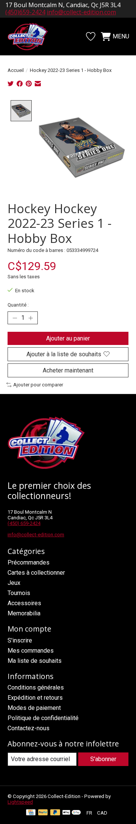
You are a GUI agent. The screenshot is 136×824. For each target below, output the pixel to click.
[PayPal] (43, 812)
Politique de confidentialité (43, 718)
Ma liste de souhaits (35, 660)
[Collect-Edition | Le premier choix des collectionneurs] (32, 36)
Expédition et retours (35, 697)
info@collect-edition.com (81, 12)
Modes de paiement (34, 707)
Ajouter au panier (68, 338)
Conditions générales (36, 687)
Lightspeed (20, 802)
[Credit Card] (31, 812)
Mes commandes (31, 650)
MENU (120, 36)
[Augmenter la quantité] (31, 318)
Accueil (16, 70)
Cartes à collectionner (36, 572)
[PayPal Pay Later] (55, 812)
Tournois (19, 593)
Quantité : (18, 305)
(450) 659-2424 (24, 523)
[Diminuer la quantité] (15, 318)
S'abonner (103, 759)
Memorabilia (24, 613)
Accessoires (24, 603)
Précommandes (28, 562)
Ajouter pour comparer (38, 385)
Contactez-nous (28, 728)
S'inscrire (20, 640)
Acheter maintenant (68, 370)
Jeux (14, 582)
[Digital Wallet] (71, 812)
